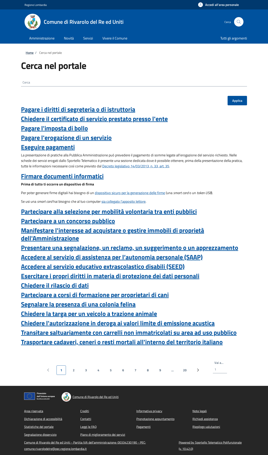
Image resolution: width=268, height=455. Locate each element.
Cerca (26, 82)
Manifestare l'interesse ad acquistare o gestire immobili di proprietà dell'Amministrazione (112, 234)
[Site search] (238, 22)
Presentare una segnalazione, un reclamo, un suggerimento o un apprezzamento (129, 247)
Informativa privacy (149, 411)
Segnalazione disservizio (40, 434)
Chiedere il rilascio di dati (55, 285)
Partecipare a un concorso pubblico (68, 221)
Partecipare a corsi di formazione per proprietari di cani (95, 294)
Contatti (85, 418)
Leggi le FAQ (88, 426)
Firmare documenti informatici (62, 176)
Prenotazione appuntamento (155, 418)
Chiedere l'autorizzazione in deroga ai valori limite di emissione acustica (118, 323)
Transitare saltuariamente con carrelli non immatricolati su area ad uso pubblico (129, 332)
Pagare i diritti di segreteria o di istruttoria (78, 109)
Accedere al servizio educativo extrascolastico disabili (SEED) (103, 266)
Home (30, 52)
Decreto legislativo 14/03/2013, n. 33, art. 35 (135, 166)
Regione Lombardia (36, 5)
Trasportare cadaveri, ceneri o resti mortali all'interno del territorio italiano (122, 342)
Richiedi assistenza (205, 418)
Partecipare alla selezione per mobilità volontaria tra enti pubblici (109, 211)
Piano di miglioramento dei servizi (102, 434)
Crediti (84, 411)
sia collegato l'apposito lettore (123, 201)
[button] (218, 4)
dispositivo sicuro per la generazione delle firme (130, 192)
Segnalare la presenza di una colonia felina (78, 304)
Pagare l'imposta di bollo (54, 128)
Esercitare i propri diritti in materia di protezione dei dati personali (110, 276)
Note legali (199, 411)
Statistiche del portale (39, 426)
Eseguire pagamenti (48, 147)
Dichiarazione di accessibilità (43, 418)
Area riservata (33, 411)
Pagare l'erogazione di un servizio (66, 137)
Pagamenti (143, 426)
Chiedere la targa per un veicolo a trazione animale (89, 313)
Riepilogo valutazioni (206, 426)
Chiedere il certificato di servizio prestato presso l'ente (94, 118)
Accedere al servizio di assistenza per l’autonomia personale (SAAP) (112, 257)
